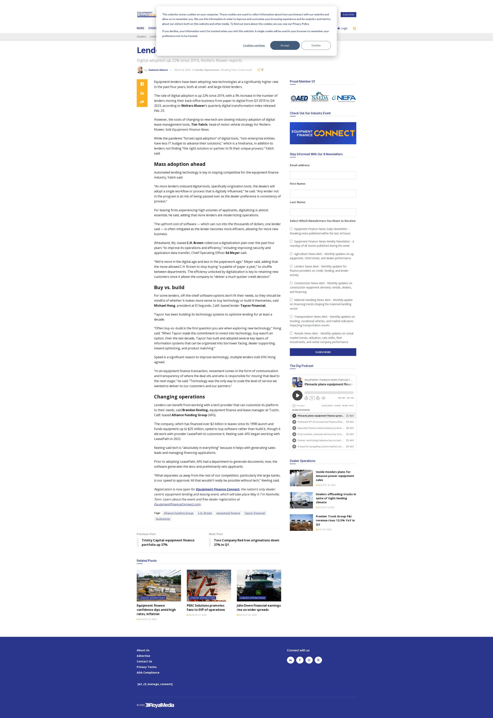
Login (344, 28)
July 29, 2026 (324, 529)
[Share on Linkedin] (142, 93)
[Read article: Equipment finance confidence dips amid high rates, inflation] (159, 585)
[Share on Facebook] (142, 83)
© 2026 (141, 705)
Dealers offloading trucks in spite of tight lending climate (336, 498)
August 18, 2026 (326, 484)
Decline (316, 45)
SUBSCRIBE (349, 14)
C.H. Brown (205, 513)
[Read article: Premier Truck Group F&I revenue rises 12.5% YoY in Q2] (301, 522)
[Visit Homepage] (147, 14)
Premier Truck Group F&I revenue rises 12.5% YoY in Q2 (335, 520)
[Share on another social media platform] (142, 102)
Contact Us (144, 661)
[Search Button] (354, 28)
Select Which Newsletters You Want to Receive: (323, 221)
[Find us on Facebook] (300, 660)
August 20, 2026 (248, 614)
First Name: (298, 183)
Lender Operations (207, 70)
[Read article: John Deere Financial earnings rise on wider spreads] (259, 585)
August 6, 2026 (326, 507)
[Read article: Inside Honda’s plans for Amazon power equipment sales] (301, 478)
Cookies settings (254, 45)
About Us (143, 650)
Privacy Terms (147, 667)
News (140, 28)
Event (152, 28)
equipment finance (228, 513)
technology (163, 518)
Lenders (155, 36)
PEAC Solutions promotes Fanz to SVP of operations (206, 607)
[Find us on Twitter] (318, 660)
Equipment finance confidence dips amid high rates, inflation (156, 609)
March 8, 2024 (182, 70)
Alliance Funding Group (179, 513)
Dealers (141, 36)
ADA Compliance (148, 672)
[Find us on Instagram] (309, 660)
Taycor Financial (255, 513)
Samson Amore (158, 70)
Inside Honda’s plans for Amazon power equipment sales (335, 476)
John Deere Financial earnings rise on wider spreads (259, 607)
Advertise (143, 656)
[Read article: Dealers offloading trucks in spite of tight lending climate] (301, 500)
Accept (285, 45)
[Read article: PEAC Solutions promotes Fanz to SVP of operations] (209, 585)
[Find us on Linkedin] (290, 660)
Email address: (300, 165)
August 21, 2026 (147, 619)
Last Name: (298, 202)
